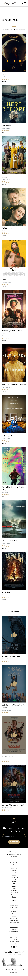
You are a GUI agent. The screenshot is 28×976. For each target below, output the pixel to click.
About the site (14, 937)
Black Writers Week (14, 922)
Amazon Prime (14, 873)
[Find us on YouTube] (14, 947)
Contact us (14, 939)
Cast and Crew (14, 858)
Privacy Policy (14, 972)
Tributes (14, 916)
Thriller (14, 897)
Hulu (14, 884)
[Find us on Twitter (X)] (17, 947)
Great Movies (14, 907)
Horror (14, 881)
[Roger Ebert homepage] (9, 3)
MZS (14, 909)
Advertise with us (14, 941)
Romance (14, 890)
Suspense (14, 894)
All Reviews (14, 856)
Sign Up (14, 864)
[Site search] (22, 3)
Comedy (14, 875)
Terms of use (14, 971)
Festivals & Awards (14, 931)
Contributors (14, 944)
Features (14, 925)
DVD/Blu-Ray (14, 918)
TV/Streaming (14, 927)
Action (14, 870)
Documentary (14, 877)
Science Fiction (14, 892)
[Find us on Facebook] (11, 947)
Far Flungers (14, 911)
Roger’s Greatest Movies (14, 854)
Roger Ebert (14, 929)
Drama (14, 879)
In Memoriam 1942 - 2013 (14, 954)
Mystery (14, 886)
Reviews (14, 903)
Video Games (14, 920)
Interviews (14, 914)
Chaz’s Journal (14, 905)
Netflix (14, 888)
